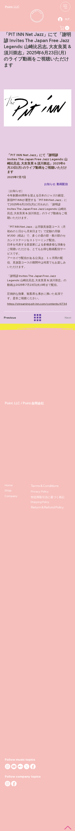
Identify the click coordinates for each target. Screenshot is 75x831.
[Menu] (65, 7)
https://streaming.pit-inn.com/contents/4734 (37, 304)
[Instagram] (7, 766)
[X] (26, 766)
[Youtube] (14, 766)
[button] (65, 28)
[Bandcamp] (20, 766)
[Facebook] (33, 766)
